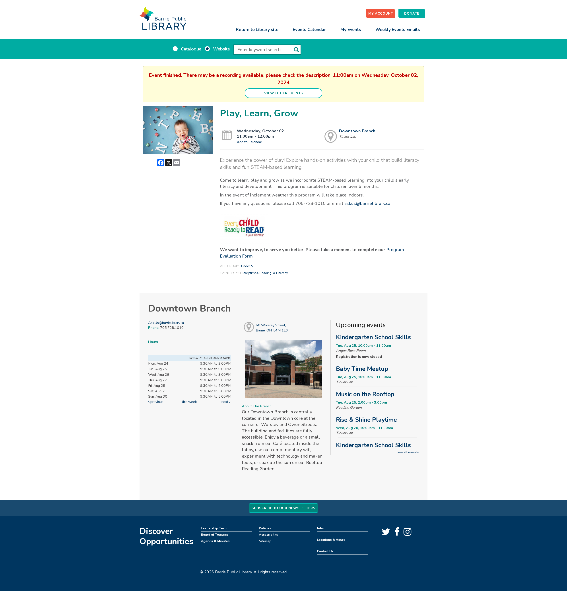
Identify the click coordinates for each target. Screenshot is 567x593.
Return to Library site (257, 30)
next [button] (225, 401)
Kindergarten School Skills (373, 337)
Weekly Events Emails (397, 30)
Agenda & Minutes (215, 541)
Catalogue (191, 49)
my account (380, 13)
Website (221, 49)
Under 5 (247, 266)
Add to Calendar (249, 142)
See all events (408, 452)
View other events (283, 93)
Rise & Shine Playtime (366, 420)
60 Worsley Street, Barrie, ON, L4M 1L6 (272, 328)
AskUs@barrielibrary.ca (166, 322)
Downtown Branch (357, 131)
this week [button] (189, 401)
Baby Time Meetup (362, 369)
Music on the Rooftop (365, 394)
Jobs (320, 528)
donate (411, 13)
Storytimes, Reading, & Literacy (265, 273)
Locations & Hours (331, 539)
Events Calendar (309, 30)
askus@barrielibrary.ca (367, 203)
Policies (265, 528)
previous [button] (156, 401)
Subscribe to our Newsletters (283, 508)
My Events (350, 30)
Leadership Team (214, 528)
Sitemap (265, 541)
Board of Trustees (214, 534)
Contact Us (325, 551)
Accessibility (268, 534)
